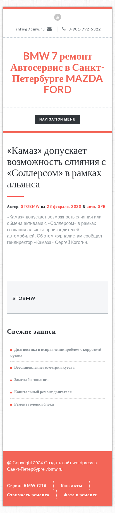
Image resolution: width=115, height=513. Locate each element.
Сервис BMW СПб (26, 485)
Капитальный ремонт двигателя (43, 391)
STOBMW (30, 206)
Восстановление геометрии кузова (44, 367)
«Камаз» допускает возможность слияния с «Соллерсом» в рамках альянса (56, 167)
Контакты (71, 485)
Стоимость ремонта (28, 494)
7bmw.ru (54, 469)
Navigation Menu (57, 120)
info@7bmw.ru (30, 29)
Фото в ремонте (80, 494)
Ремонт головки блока (34, 404)
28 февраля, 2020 (64, 206)
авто (91, 206)
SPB (102, 206)
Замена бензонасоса (31, 379)
